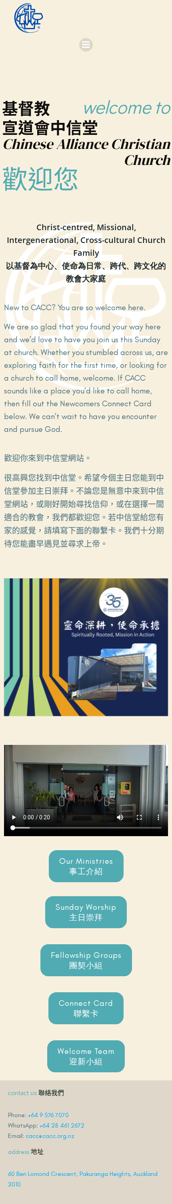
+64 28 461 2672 (62, 1125)
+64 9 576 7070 (48, 1115)
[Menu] (86, 45)
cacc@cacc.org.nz (50, 1136)
